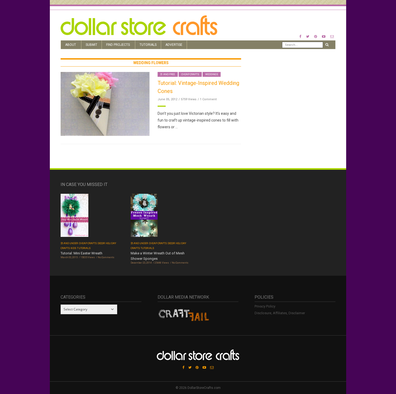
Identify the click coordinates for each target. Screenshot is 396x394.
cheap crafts (190, 74)
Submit (91, 45)
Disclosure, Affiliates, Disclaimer (280, 313)
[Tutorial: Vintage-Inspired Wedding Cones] (105, 104)
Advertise (173, 45)
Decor (101, 243)
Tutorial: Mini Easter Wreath (81, 253)
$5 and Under (69, 243)
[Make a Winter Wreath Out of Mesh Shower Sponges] (144, 217)
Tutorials (148, 45)
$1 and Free (167, 74)
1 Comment (208, 99)
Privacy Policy (265, 306)
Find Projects (118, 45)
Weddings (211, 74)
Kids (73, 248)
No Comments (106, 257)
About (70, 45)
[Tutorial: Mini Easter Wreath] (74, 217)
